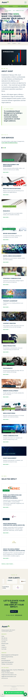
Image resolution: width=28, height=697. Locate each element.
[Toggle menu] (25, 2)
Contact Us (3, 647)
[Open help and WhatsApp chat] (25, 694)
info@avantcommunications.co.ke (8, 674)
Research (5, 6)
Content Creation (9, 323)
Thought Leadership (10, 301)
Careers (3, 645)
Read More (5, 172)
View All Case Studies (7, 563)
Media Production (9, 346)
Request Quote (4, 643)
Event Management (9, 458)
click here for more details (9, 142)
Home (2, 636)
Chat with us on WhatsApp (15, 692)
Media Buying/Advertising (12, 188)
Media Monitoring (9, 413)
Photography (8, 368)
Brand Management (16, 6)
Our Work (3, 641)
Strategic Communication (12, 278)
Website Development (10, 390)
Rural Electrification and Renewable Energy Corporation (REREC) (12, 496)
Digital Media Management (12, 256)
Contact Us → (14, 611)
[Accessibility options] (2, 694)
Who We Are (4, 638)
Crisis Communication (10, 435)
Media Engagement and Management (9, 654)
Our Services (4, 639)
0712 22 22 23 (18, 615)
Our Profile (3, 649)
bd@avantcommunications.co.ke (8, 676)
